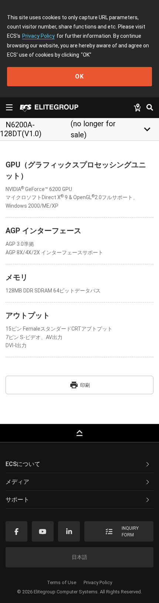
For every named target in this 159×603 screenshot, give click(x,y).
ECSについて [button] (23, 464)
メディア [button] (17, 481)
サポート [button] (17, 499)
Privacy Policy (38, 36)
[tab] (79, 464)
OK (79, 76)
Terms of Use (61, 582)
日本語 (79, 557)
